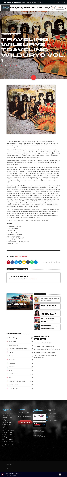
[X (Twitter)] (62, 2)
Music (11, 370)
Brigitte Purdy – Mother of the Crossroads (49, 313)
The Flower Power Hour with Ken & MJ (17, 304)
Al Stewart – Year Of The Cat (50, 299)
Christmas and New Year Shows (18, 348)
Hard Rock (12, 363)
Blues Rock (12, 341)
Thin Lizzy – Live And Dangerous (49, 306)
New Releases (13, 374)
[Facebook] (64, 2)
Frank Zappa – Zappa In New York (48, 320)
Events (11, 356)
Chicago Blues (13, 345)
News (10, 377)
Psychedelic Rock (14, 300)
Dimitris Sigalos (21, 256)
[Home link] (25, 8)
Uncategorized (13, 388)
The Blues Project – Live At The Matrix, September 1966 (49, 327)
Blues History (13, 338)
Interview (12, 367)
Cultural (11, 352)
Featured (12, 359)
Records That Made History (11, 34)
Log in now (34, 278)
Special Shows (13, 385)
